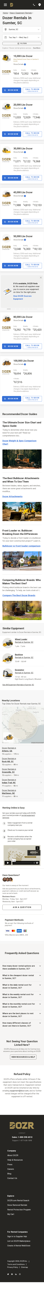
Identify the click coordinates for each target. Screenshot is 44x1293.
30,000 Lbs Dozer (23, 148)
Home (5, 13)
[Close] (41, 277)
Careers (10, 1169)
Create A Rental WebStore (18, 1245)
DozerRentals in (9, 749)
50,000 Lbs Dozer (23, 236)
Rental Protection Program (19, 1210)
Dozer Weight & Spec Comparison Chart (19, 442)
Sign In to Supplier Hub (17, 1236)
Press (9, 1164)
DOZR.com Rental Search (18, 1200)
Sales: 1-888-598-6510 (22, 1137)
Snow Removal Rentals (17, 1205)
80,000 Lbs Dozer (23, 316)
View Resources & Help (23, 1057)
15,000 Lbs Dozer (23, 56)
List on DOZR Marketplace (18, 1241)
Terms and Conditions (16, 1264)
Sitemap (24, 1267)
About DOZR (12, 1155)
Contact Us (12, 1178)
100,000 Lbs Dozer (23, 360)
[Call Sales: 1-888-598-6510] (35, 5)
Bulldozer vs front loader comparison (21, 546)
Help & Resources (15, 1160)
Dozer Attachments (12, 496)
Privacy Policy (12, 1267)
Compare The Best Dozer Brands (18, 595)
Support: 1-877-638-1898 (22, 1140)
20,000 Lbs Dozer (23, 104)
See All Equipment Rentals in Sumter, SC (18, 685)
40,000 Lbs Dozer (23, 192)
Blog (9, 1174)
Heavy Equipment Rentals (21, 13)
